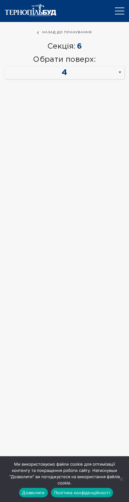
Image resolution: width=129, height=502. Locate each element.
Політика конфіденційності (82, 492)
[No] (121, 479)
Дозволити (33, 492)
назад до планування (67, 32)
